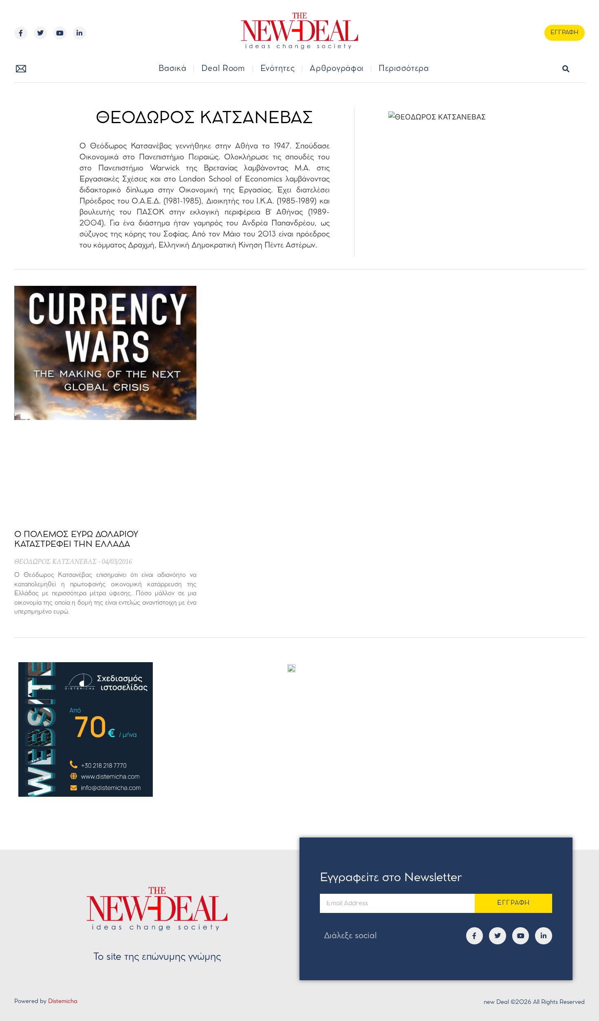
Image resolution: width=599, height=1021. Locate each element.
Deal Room (223, 69)
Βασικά (172, 69)
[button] (566, 69)
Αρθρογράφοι (336, 69)
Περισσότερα (404, 69)
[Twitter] (40, 33)
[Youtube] (59, 33)
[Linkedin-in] (79, 33)
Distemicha (62, 1001)
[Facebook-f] (20, 33)
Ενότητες (277, 69)
